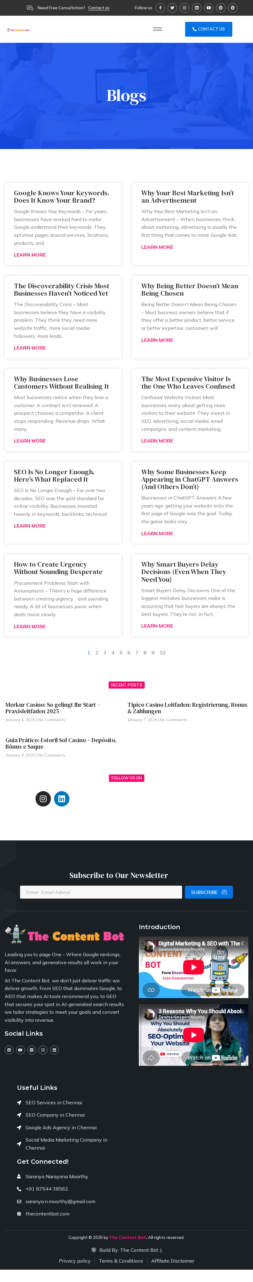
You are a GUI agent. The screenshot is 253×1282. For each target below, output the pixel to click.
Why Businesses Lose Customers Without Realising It (61, 382)
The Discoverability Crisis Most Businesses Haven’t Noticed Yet (61, 289)
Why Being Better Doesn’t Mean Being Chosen (189, 289)
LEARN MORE (30, 255)
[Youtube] (209, 8)
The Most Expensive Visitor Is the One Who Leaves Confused (188, 382)
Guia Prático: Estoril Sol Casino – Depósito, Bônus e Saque (61, 743)
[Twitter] (172, 8)
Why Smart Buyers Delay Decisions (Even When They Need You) (183, 572)
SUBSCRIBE (205, 892)
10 (163, 652)
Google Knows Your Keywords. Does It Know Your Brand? (61, 196)
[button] (99, 8)
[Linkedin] (196, 8)
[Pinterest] (221, 8)
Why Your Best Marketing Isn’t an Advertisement (187, 196)
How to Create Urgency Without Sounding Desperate (58, 568)
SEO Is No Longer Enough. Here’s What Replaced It (54, 475)
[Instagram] (184, 8)
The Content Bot (127, 1237)
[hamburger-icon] (157, 29)
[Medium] (31, 1049)
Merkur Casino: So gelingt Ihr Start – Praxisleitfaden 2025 (53, 708)
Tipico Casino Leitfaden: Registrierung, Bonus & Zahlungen (187, 708)
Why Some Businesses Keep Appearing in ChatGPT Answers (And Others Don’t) (189, 479)
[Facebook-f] (160, 8)
